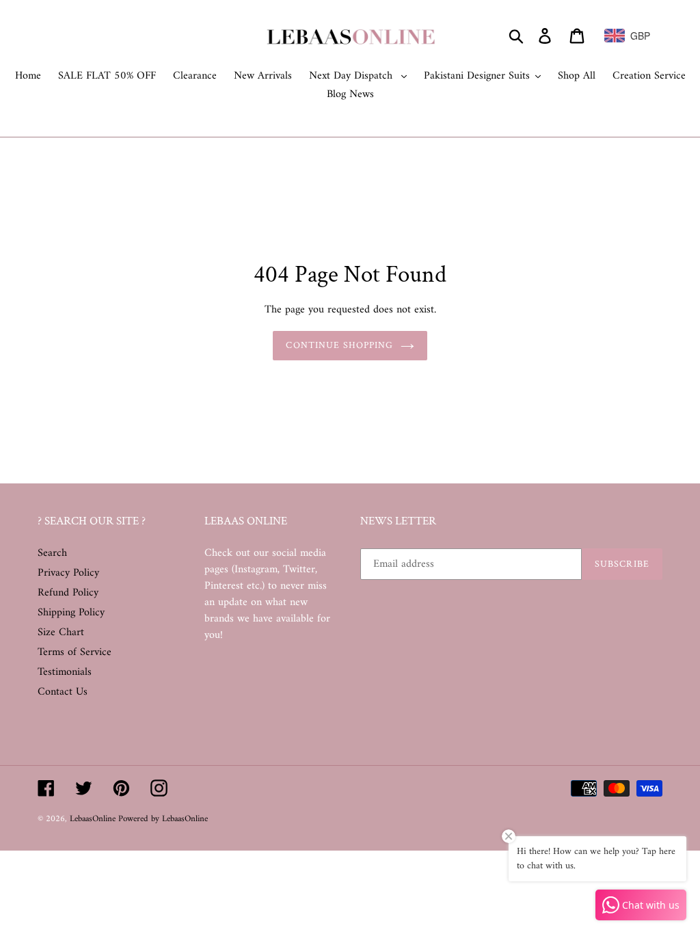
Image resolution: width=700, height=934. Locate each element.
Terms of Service (74, 652)
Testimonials (65, 672)
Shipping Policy (71, 612)
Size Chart (61, 632)
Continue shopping (339, 345)
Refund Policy (68, 592)
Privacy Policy (68, 573)
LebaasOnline (94, 819)
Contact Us (63, 692)
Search (52, 553)
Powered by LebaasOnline (163, 819)
